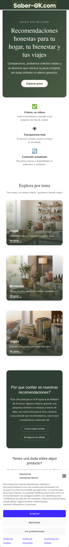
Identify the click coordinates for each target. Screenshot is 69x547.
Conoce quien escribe (35, 429)
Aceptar (34, 513)
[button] (64, 476)
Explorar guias (34, 83)
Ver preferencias (34, 531)
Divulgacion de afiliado (34, 437)
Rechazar (34, 522)
